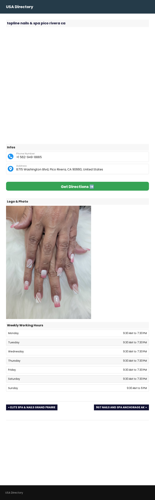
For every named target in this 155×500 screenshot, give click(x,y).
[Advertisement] (77, 57)
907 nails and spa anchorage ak (120, 407)
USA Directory (19, 6)
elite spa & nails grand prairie (32, 407)
